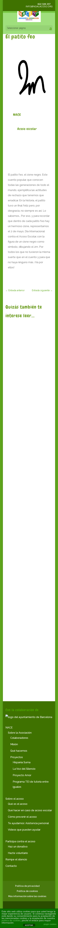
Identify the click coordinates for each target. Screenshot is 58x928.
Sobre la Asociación (20, 732)
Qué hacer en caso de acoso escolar (30, 810)
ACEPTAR (29, 925)
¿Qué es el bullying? (23, 363)
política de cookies (11, 920)
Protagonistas (16, 436)
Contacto (11, 865)
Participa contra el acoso (20, 841)
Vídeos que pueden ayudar (24, 829)
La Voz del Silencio (24, 768)
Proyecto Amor (22, 775)
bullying (41, 369)
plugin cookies (50, 924)
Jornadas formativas (24, 670)
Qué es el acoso (17, 803)
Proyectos (16, 757)
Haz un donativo (18, 846)
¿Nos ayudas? (19, 510)
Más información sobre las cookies (27, 896)
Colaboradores (19, 737)
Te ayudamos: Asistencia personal (28, 823)
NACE (16, 369)
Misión (14, 744)
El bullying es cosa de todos (29, 622)
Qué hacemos (18, 750)
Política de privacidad (27, 886)
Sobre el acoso (14, 798)
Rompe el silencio (16, 859)
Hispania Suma (21, 762)
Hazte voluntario (18, 853)
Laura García (18, 425)
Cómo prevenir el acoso (22, 816)
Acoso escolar (27, 129)
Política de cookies (27, 891)
